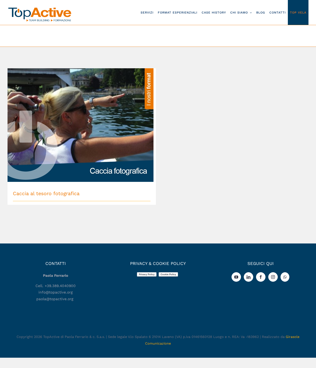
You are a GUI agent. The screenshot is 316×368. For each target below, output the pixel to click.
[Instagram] (273, 277)
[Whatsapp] (285, 277)
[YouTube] (236, 277)
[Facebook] (260, 277)
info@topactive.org (55, 292)
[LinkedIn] (248, 277)
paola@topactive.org (55, 299)
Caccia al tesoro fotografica (82, 121)
